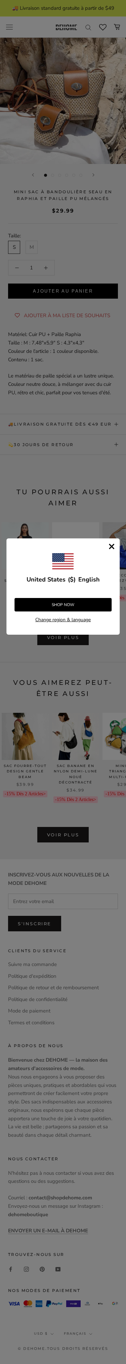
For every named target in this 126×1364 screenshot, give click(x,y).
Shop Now (63, 604)
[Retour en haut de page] (113, 1017)
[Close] (111, 546)
